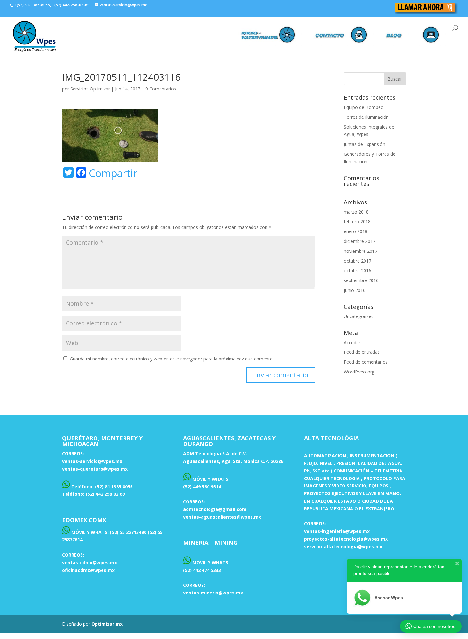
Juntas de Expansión (364, 144)
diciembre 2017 (359, 241)
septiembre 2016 (361, 280)
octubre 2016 (357, 270)
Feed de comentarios (366, 362)
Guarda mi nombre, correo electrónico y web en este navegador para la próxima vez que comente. (171, 359)
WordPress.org (359, 372)
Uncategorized (359, 316)
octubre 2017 (357, 261)
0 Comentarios (160, 89)
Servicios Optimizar (90, 89)
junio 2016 (354, 290)
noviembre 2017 (360, 251)
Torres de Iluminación (366, 117)
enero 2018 (355, 231)
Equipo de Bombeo (364, 107)
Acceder (352, 342)
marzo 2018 (356, 212)
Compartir (113, 173)
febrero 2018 (357, 221)
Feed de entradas (362, 352)
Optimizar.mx (107, 624)
